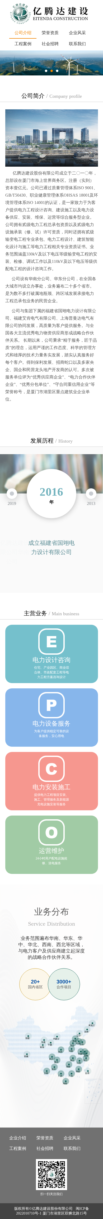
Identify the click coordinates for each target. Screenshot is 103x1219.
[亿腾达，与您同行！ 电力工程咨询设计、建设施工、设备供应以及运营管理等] (51, 62)
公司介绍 (23, 32)
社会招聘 (50, 44)
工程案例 (23, 44)
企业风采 (77, 32)
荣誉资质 (50, 32)
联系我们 (77, 44)
